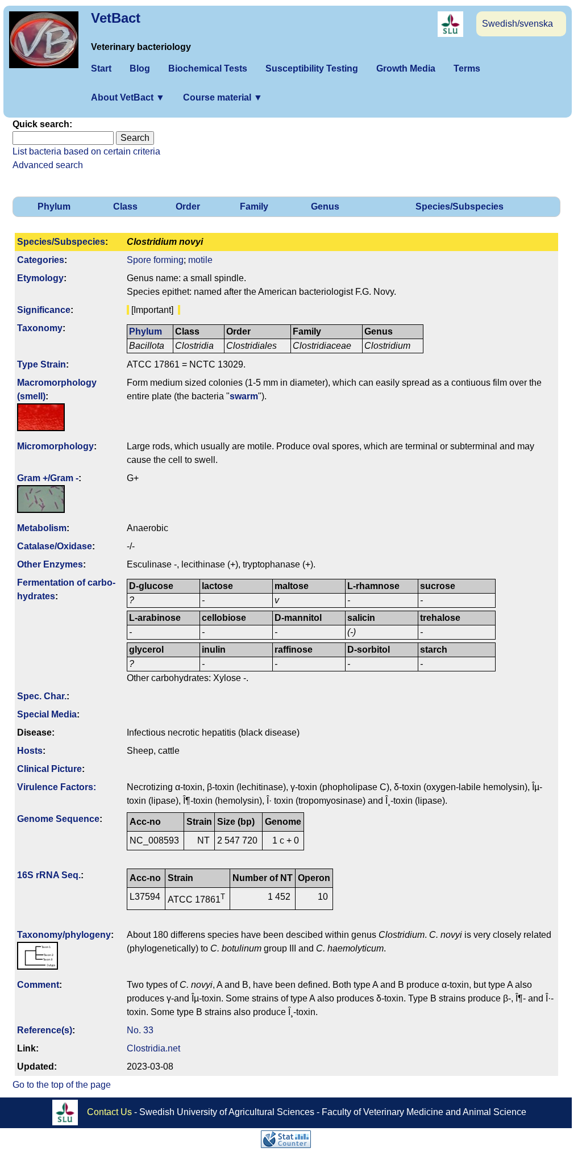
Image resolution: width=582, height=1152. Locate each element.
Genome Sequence (58, 819)
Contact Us (109, 1111)
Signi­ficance (43, 310)
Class (125, 206)
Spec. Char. (41, 696)
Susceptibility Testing (311, 68)
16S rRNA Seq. (49, 875)
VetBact (115, 18)
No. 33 (140, 1030)
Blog (140, 68)
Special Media (47, 714)
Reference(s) (44, 1030)
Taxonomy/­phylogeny (64, 935)
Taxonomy (40, 328)
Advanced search (48, 165)
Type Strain (41, 364)
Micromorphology (55, 446)
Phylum (54, 206)
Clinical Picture (49, 769)
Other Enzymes (50, 564)
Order (188, 206)
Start (101, 68)
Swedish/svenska (517, 23)
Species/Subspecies (459, 206)
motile (200, 260)
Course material (223, 97)
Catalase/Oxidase (54, 546)
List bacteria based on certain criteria (86, 151)
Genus (325, 206)
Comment (38, 985)
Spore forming (155, 260)
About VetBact (128, 97)
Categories (40, 260)
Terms (467, 68)
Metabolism (41, 528)
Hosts (30, 751)
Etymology (40, 278)
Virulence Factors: (56, 787)
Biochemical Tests (207, 68)
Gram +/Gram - (47, 478)
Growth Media (405, 68)
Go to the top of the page (62, 1085)
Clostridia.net (153, 1048)
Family (254, 206)
